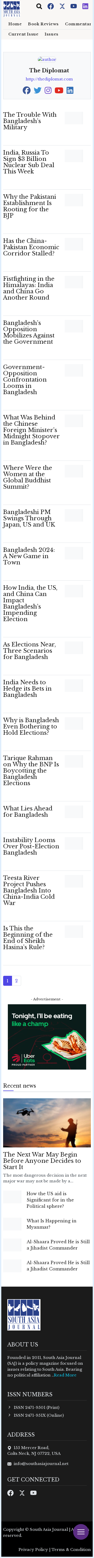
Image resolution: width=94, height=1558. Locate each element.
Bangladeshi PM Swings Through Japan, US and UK (29, 518)
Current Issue (23, 34)
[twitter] (38, 91)
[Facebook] (51, 5)
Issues (51, 34)
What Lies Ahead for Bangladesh (27, 811)
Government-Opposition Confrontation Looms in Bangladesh (25, 380)
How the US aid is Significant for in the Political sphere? (50, 1200)
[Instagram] (85, 5)
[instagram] (48, 91)
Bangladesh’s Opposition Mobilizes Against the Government (29, 332)
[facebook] (27, 91)
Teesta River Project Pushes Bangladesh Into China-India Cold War (29, 890)
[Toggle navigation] (39, 6)
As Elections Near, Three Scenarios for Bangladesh (29, 651)
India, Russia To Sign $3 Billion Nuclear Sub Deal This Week (28, 162)
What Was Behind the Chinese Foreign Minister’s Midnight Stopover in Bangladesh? (31, 430)
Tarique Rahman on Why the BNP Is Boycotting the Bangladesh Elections (31, 771)
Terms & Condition (71, 1549)
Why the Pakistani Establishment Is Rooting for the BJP (29, 206)
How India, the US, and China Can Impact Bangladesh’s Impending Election (30, 603)
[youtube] (59, 91)
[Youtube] (74, 5)
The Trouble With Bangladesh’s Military (30, 121)
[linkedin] (70, 91)
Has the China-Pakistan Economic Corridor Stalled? (31, 247)
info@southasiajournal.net (41, 1463)
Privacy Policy (33, 1549)
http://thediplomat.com (49, 79)
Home (15, 24)
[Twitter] (62, 5)
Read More (65, 1375)
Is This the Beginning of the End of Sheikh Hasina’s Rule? (28, 938)
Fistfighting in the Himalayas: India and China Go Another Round (29, 288)
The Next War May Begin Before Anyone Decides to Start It (42, 1161)
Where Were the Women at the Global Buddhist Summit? (27, 477)
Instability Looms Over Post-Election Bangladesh (31, 846)
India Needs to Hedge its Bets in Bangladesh (27, 688)
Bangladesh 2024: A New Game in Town (29, 556)
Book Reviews (43, 24)
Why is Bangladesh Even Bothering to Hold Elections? (31, 726)
